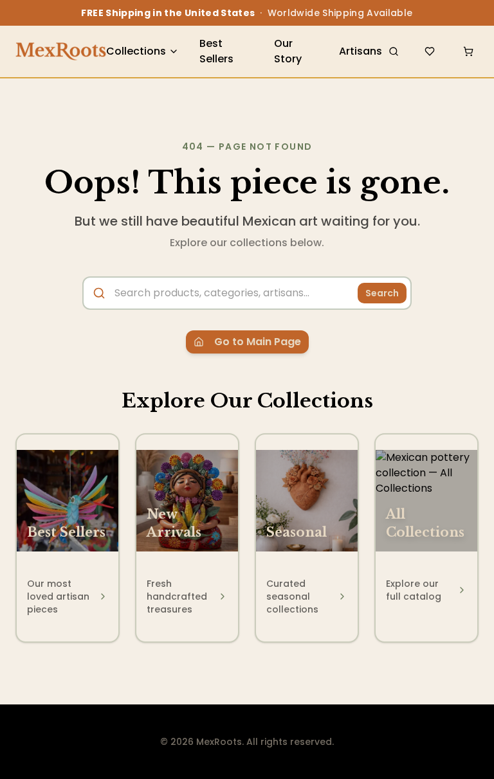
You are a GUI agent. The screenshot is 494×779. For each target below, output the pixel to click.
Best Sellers (216, 51)
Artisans (360, 51)
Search (382, 293)
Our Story (288, 51)
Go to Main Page (257, 341)
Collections (136, 51)
